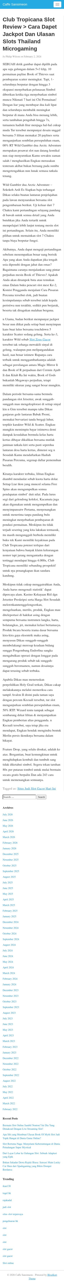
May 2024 (8, 961)
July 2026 (8, 814)
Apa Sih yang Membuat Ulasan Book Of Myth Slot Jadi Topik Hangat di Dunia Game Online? (31, 1136)
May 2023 (8, 1029)
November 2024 (10, 927)
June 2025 (8, 888)
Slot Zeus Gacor (40, 339)
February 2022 (10, 1109)
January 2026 (9, 848)
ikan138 (7, 1186)
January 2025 (9, 916)
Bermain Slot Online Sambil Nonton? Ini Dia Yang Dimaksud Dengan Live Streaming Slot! (28, 1127)
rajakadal (7, 1200)
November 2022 (10, 1063)
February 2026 (10, 842)
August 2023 (9, 1012)
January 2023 (9, 1052)
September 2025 (11, 871)
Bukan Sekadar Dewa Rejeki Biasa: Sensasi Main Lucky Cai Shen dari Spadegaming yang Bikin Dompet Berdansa (31, 1166)
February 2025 (10, 910)
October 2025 (9, 865)
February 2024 (10, 978)
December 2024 (10, 922)
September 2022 (11, 1075)
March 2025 (9, 905)
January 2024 (9, 984)
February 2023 (10, 1046)
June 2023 (8, 1024)
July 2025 (8, 882)
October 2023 (9, 1001)
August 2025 (9, 876)
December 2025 (10, 854)
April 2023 (8, 1035)
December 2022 (10, 1058)
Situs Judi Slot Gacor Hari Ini (36, 788)
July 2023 (8, 1018)
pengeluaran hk (10, 1221)
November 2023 (10, 995)
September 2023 (11, 1007)
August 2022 (9, 1080)
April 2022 (8, 1097)
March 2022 (9, 1103)
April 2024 (8, 967)
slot (4, 1228)
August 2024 (9, 944)
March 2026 (9, 837)
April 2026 (8, 831)
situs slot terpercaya (13, 1214)
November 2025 (10, 859)
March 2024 (9, 973)
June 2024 (8, 956)
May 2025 (8, 893)
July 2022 (8, 1086)
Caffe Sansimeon (15, 4)
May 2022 (8, 1092)
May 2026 (8, 825)
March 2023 (9, 1041)
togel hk (7, 1193)
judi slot (7, 1207)
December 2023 (10, 990)
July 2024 (8, 950)
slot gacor (8, 1249)
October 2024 (9, 933)
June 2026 (8, 820)
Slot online (8, 1263)
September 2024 (11, 939)
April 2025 (8, 899)
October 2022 (9, 1069)
